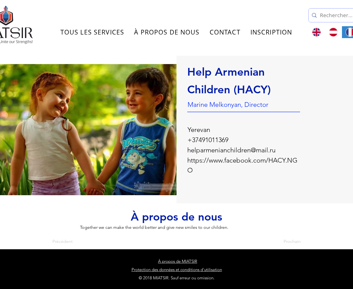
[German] (333, 32)
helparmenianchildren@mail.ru (231, 150)
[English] (316, 32)
